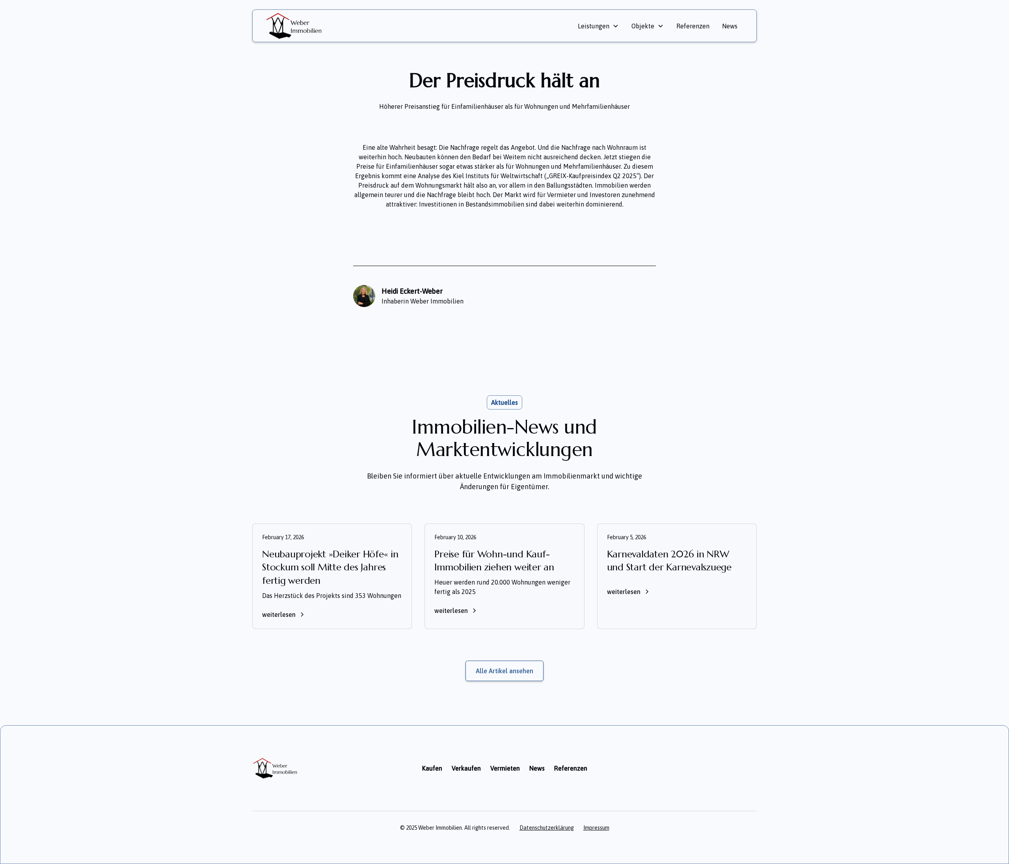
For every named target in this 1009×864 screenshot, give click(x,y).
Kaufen (432, 768)
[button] (598, 26)
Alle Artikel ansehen (504, 670)
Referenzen (692, 26)
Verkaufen (466, 768)
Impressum (596, 828)
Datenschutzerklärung (546, 828)
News (729, 26)
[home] (371, 26)
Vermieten (505, 768)
